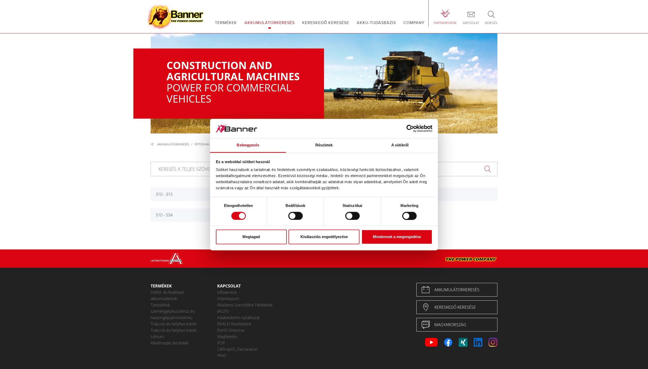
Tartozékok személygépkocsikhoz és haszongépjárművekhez (172, 311)
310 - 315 (164, 194)
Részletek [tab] (324, 145)
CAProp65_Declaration (237, 349)
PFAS (221, 355)
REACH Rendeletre (234, 324)
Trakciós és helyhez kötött (173, 324)
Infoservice (227, 292)
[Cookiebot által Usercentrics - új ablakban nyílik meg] (410, 128)
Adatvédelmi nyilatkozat (238, 317)
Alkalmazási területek (170, 343)
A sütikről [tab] (400, 145)
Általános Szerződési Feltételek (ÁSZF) (245, 308)
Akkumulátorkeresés (173, 144)
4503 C (427, 194)
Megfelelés (227, 336)
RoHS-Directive (231, 330)
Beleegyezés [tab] (248, 145)
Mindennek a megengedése (397, 237)
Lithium (157, 336)
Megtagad (251, 237)
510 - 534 (164, 215)
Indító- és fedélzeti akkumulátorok (167, 295)
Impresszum (228, 298)
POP (221, 343)
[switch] (295, 216)
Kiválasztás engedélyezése (324, 237)
